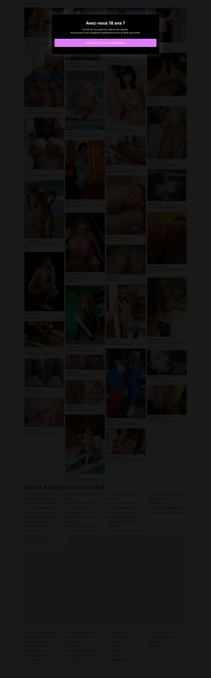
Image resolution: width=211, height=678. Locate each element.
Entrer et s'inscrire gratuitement (105, 42)
